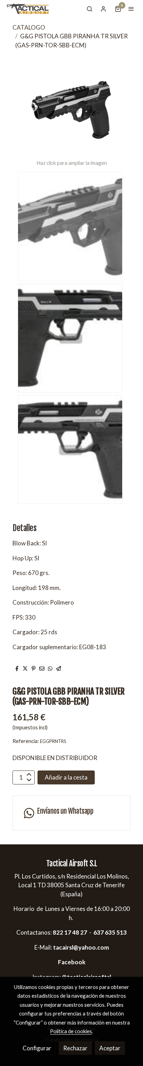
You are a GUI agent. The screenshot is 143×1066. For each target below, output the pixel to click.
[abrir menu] (131, 9)
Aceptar (109, 1048)
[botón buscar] (89, 9)
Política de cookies (71, 1031)
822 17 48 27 (69, 932)
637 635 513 (110, 932)
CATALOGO (28, 27)
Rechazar (75, 1048)
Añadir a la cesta (66, 777)
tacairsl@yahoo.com (81, 947)
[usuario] (103, 9)
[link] (28, 8)
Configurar (37, 1048)
